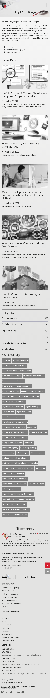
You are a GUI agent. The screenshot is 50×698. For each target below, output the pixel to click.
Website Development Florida (14, 515)
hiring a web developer (12, 443)
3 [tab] (35, 533)
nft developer (22, 453)
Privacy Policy (8, 634)
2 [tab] (33, 533)
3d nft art (6, 360)
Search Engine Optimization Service (17, 468)
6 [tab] (42, 533)
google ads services (38, 432)
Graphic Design (8, 337)
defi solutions (8, 412)
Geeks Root (32, 427)
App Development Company (14, 366)
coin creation (8, 396)
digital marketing (23, 412)
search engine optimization (14, 343)
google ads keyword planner (14, 432)
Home (4, 615)
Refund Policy (8, 641)
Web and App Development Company (18, 499)
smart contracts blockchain (14, 484)
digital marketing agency (13, 417)
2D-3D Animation (9, 591)
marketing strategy (28, 448)
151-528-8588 (8, 662)
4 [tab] (37, 533)
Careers (5, 628)
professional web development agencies (20, 463)
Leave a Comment (14, 52)
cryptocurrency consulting (13, 402)
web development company (14, 504)
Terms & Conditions (10, 638)
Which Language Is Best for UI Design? (20, 22)
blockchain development (12, 324)
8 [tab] (47, 533)
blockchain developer (11, 376)
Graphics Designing (10, 588)
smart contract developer (13, 473)
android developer (21, 360)
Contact (5, 631)
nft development (37, 453)
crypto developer (32, 407)
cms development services (33, 391)
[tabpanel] (25, 540)
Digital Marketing (9, 331)
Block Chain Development (13, 604)
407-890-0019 (8, 652)
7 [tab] (44, 533)
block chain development (13, 381)
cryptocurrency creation (12, 407)
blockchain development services (17, 386)
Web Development (9, 349)
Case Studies (7, 625)
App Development (9, 318)
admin (10, 47)
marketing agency (10, 448)
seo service (40, 468)
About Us (6, 619)
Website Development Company (16, 509)
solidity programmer (11, 489)
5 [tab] (40, 533)
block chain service (10, 391)
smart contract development (14, 479)
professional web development (15, 458)
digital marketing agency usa (15, 422)
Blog (4, 622)
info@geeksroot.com (12, 683)
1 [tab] (31, 533)
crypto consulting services (27, 396)
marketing (29, 443)
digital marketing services (13, 427)
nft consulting (8, 453)
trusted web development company (17, 494)
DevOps (5, 607)
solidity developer (36, 484)
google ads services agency (14, 437)
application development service (16, 371)
